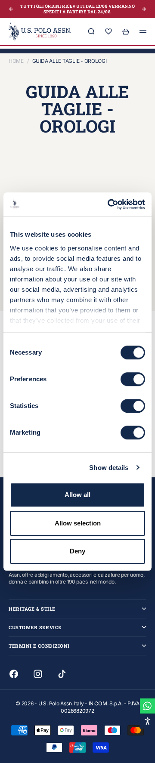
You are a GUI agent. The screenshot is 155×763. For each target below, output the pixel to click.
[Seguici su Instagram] (38, 674)
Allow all (77, 494)
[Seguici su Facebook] (14, 674)
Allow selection (78, 523)
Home (16, 61)
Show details (108, 467)
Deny (77, 551)
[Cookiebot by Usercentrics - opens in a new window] (109, 204)
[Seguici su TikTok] (62, 674)
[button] (147, 721)
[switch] (133, 379)
